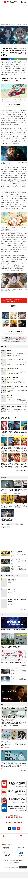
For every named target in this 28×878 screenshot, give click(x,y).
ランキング (3, 524)
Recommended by (18, 470)
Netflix (21, 524)
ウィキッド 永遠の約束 (12, 377)
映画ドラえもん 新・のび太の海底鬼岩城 (17, 386)
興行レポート (9, 524)
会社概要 (6, 860)
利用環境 (10, 862)
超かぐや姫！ (10, 395)
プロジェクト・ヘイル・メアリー (15, 359)
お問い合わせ (16, 862)
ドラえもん (3, 527)
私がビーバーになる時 (12, 368)
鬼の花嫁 (9, 350)
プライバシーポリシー (13, 860)
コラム (8, 527)
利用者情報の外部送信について (14, 863)
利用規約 (21, 860)
